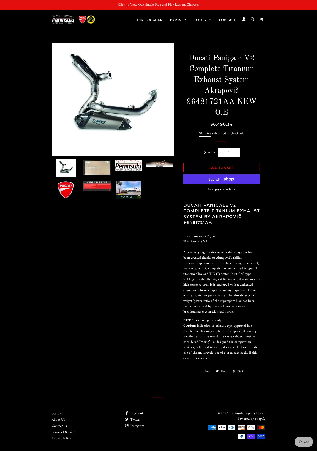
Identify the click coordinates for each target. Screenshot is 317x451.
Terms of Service (63, 432)
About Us (58, 420)
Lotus (200, 20)
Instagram (136, 426)
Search (56, 413)
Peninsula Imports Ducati (247, 413)
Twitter (135, 420)
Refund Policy (61, 438)
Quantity (209, 152)
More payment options (221, 189)
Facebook (136, 413)
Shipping (205, 133)
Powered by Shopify (251, 419)
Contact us (59, 426)
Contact (227, 20)
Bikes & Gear (150, 20)
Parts (176, 20)
